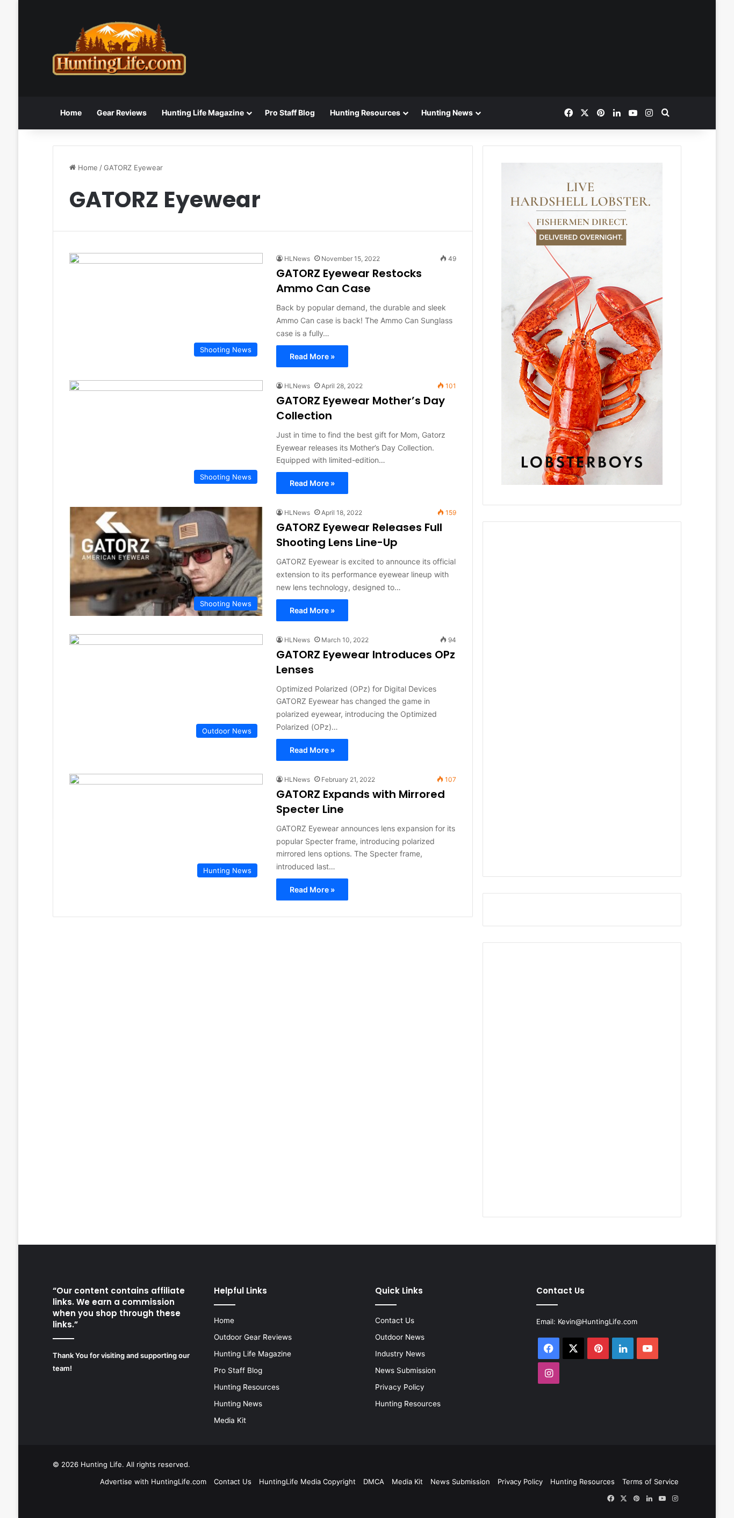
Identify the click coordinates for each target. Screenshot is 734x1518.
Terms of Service (650, 1481)
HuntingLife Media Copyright (307, 1481)
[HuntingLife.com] (119, 48)
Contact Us (394, 1320)
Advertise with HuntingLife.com (153, 1481)
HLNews (297, 259)
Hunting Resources (365, 112)
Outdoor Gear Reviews (253, 1337)
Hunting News (447, 112)
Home (71, 112)
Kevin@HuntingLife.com (597, 1321)
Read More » (312, 356)
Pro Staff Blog (290, 112)
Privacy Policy (399, 1387)
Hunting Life (101, 1464)
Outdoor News (399, 1337)
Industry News (400, 1353)
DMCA (373, 1481)
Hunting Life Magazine (203, 112)
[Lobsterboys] (582, 482)
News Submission (405, 1370)
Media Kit (230, 1420)
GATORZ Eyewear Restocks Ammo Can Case (349, 281)
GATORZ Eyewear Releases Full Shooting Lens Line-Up (359, 535)
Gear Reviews (122, 112)
